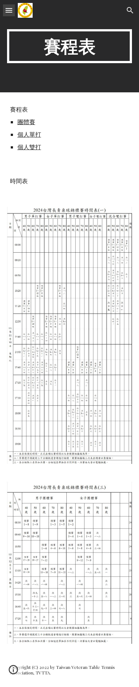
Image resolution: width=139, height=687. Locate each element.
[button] (9, 10)
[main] (69, 46)
